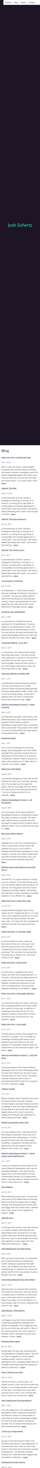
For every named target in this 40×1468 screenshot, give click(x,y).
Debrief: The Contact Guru (12, 550)
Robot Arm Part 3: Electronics (14, 962)
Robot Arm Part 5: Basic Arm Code (16, 901)
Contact (32, 2)
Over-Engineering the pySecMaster (16, 1400)
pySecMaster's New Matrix (13, 1310)
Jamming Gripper (8, 738)
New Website (7, 1187)
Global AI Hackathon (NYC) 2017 (15, 1122)
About (23, 2)
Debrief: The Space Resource (13, 519)
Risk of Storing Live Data (12, 1372)
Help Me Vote (7, 1218)
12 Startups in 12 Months (12, 581)
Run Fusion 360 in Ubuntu (12, 833)
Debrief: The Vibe (8, 488)
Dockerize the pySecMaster (13, 612)
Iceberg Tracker (8, 1089)
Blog (16, 2)
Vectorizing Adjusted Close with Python (18, 1279)
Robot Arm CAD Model (11, 769)
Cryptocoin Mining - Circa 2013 (14, 643)
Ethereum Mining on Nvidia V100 (15, 673)
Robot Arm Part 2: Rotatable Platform (17, 993)
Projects (8, 2)
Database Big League (10, 1341)
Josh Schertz (20, 225)
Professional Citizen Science (13, 1462)
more (3, 483)
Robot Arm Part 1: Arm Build (13, 1024)
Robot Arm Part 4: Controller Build (16, 932)
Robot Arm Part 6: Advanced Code (16, 457)
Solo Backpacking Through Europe (16, 1249)
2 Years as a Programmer (12, 1431)
